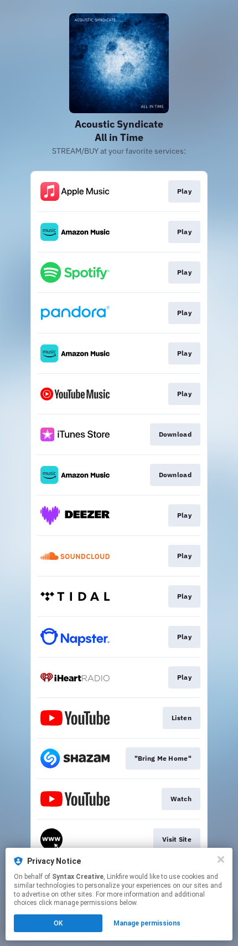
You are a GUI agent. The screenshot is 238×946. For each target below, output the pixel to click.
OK (58, 923)
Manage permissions (146, 923)
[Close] (221, 859)
